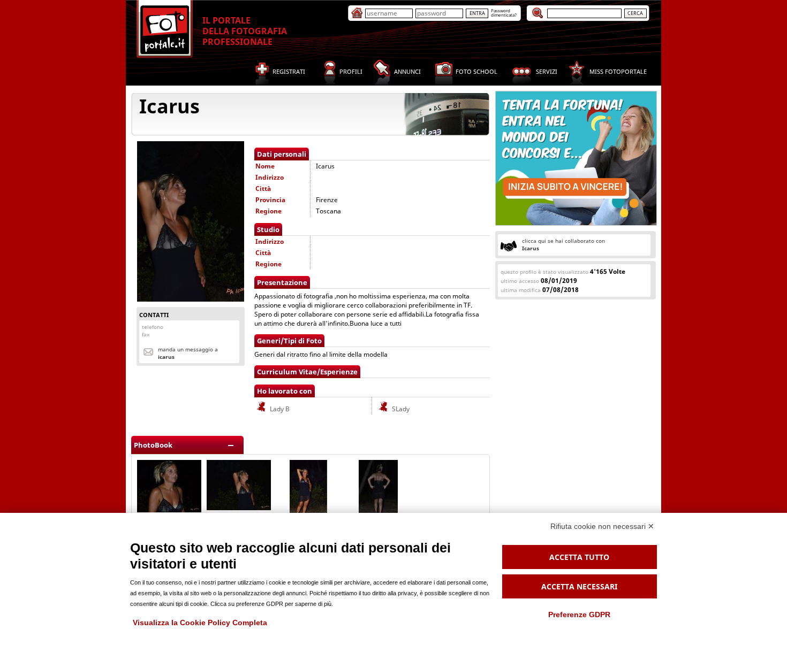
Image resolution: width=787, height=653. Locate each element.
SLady (400, 408)
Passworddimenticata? (504, 12)
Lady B (279, 408)
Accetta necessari (579, 586)
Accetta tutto (579, 557)
